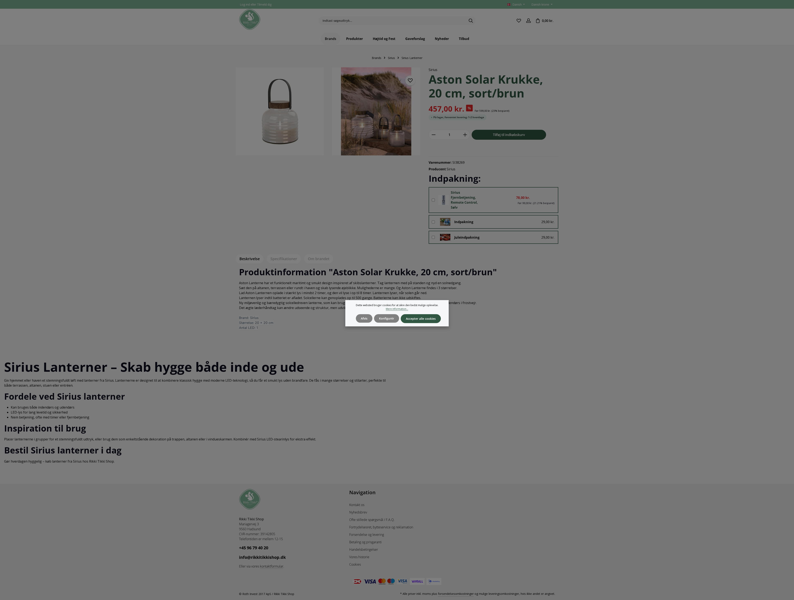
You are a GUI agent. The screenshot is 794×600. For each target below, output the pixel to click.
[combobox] (392, 20)
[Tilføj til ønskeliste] (410, 80)
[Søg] (471, 20)
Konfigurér (386, 318)
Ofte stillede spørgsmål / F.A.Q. (372, 519)
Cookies (355, 564)
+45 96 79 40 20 (253, 548)
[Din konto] (528, 20)
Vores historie (359, 557)
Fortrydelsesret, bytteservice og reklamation (381, 527)
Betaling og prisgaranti (365, 542)
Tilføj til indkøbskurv (509, 134)
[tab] (249, 258)
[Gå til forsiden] (250, 19)
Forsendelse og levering (366, 534)
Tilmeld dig (264, 4)
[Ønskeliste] (518, 20)
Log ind (245, 4)
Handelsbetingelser (363, 549)
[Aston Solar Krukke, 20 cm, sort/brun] (280, 111)
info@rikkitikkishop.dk (262, 557)
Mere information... (397, 309)
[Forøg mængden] (465, 135)
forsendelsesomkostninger (456, 594)
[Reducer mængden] (433, 135)
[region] (328, 113)
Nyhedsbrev (358, 512)
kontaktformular (271, 566)
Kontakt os (356, 505)
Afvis (364, 318)
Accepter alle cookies (421, 319)
